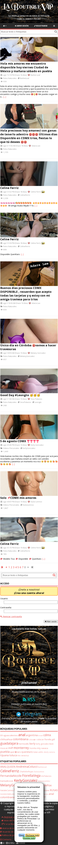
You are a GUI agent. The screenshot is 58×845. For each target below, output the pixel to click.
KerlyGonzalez (28, 448)
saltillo (40, 752)
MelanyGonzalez (27, 356)
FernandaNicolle (11, 776)
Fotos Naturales (10, 78)
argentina (32, 735)
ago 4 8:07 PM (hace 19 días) (15, 501)
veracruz (25, 755)
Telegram (31, 714)
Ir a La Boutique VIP (13, 823)
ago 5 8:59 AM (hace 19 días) (15, 353)
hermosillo (24, 743)
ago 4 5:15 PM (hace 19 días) (15, 547)
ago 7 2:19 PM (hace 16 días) (15, 75)
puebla (5, 752)
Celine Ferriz (36, 191)
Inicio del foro (10, 820)
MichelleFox (44, 785)
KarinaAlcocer (6, 780)
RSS (30, 699)
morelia (32, 748)
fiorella (47, 739)
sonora (52, 752)
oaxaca (44, 748)
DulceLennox (28, 505)
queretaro (27, 751)
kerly (32, 743)
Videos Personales (11, 448)
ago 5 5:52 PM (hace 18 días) (15, 191)
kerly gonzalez (42, 743)
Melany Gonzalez (38, 353)
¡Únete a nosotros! (29, 591)
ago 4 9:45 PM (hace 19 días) (15, 445)
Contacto (6, 839)
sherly (46, 752)
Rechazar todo (32, 835)
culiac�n (32, 739)
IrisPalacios (46, 776)
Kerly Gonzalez (37, 445)
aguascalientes (10, 735)
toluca (13, 755)
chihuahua (6, 739)
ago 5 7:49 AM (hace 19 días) (15, 399)
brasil (40, 735)
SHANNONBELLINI (7, 794)
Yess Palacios (36, 399)
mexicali (4, 748)
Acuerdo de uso (9, 831)
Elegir (21, 835)
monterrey (21, 748)
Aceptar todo (29, 838)
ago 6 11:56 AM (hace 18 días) (15, 145)
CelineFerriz (25, 195)
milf (10, 748)
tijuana (4, 755)
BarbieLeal (24, 78)
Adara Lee (35, 145)
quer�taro (15, 751)
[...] (5, 97)
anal (21, 734)
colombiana (20, 739)
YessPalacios (25, 402)
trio (19, 755)
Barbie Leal (35, 75)
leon (51, 743)
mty (39, 748)
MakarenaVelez (44, 781)
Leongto (38, 402)
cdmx (47, 735)
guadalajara (9, 743)
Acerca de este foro (11, 828)
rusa (35, 751)
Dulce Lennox (36, 501)
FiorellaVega (31, 775)
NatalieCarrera (7, 790)
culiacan (40, 739)
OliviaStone (43, 790)
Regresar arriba (11, 816)
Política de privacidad (11, 835)
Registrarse (41, 26)
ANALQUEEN (7, 766)
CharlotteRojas (26, 771)
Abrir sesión (22, 26)
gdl (53, 739)
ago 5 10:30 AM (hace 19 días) (15, 303)
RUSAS (54, 790)
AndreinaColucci (26, 766)
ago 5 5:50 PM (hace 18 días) (15, 243)
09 (1, 735)
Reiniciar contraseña (12, 616)
